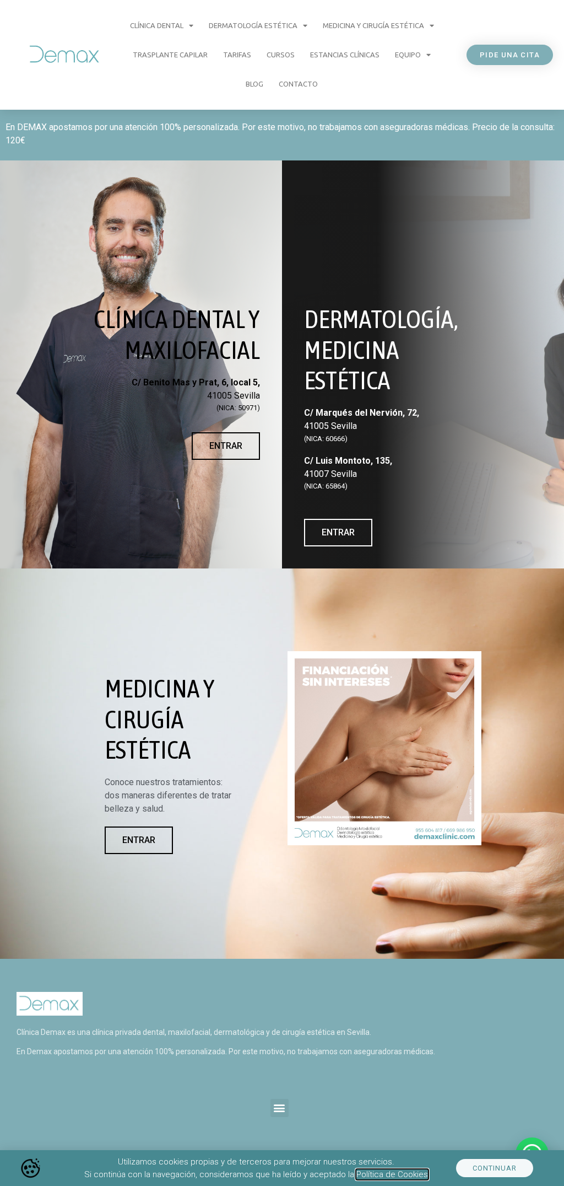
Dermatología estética (253, 25)
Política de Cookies (392, 1174)
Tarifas (237, 54)
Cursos (281, 54)
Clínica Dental (156, 25)
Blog (254, 84)
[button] (279, 1108)
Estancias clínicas (344, 54)
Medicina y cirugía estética (373, 25)
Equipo (408, 54)
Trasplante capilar (170, 54)
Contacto (298, 84)
